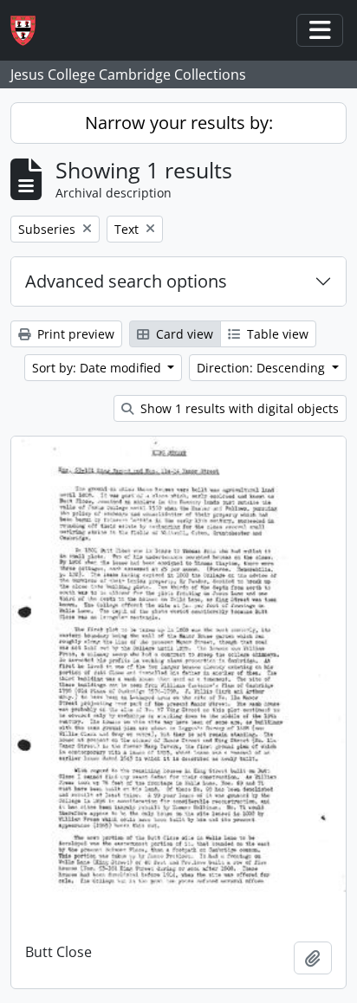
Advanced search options (126, 281)
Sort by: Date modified (98, 367)
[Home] (29, 31)
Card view (183, 334)
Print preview (74, 334)
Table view (275, 334)
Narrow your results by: (179, 122)
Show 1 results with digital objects (238, 408)
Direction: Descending (262, 367)
